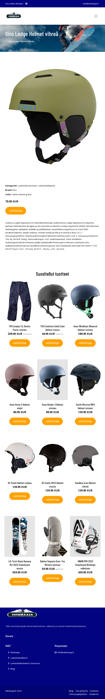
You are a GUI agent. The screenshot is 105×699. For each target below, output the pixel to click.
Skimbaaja (15, 652)
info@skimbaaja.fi (91, 3)
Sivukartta (94, 694)
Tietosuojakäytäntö (78, 694)
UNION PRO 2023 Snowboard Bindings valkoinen (85, 565)
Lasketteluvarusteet (27, 185)
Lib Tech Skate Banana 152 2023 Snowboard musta (19, 565)
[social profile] (26, 3)
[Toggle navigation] (96, 16)
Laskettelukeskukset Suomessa (25, 663)
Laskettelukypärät (46, 185)
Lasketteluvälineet (19, 657)
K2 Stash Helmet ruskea (20, 482)
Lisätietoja (15, 210)
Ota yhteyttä (82, 690)
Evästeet (94, 690)
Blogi (12, 668)
